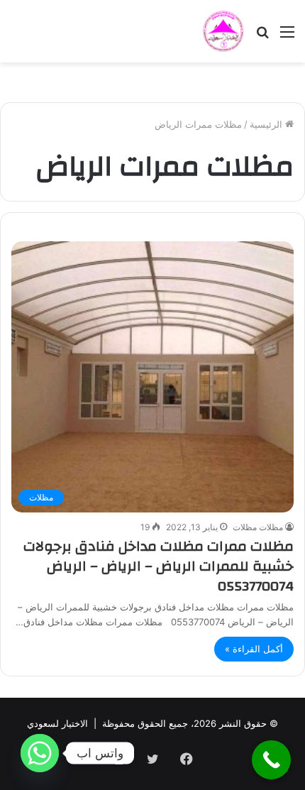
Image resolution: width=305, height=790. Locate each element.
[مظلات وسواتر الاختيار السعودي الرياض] (223, 31)
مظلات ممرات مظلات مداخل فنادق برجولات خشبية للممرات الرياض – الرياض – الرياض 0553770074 (158, 566)
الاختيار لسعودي (57, 723)
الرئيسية (267, 124)
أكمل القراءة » (254, 648)
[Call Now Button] (271, 759)
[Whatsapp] (40, 753)
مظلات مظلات (258, 527)
